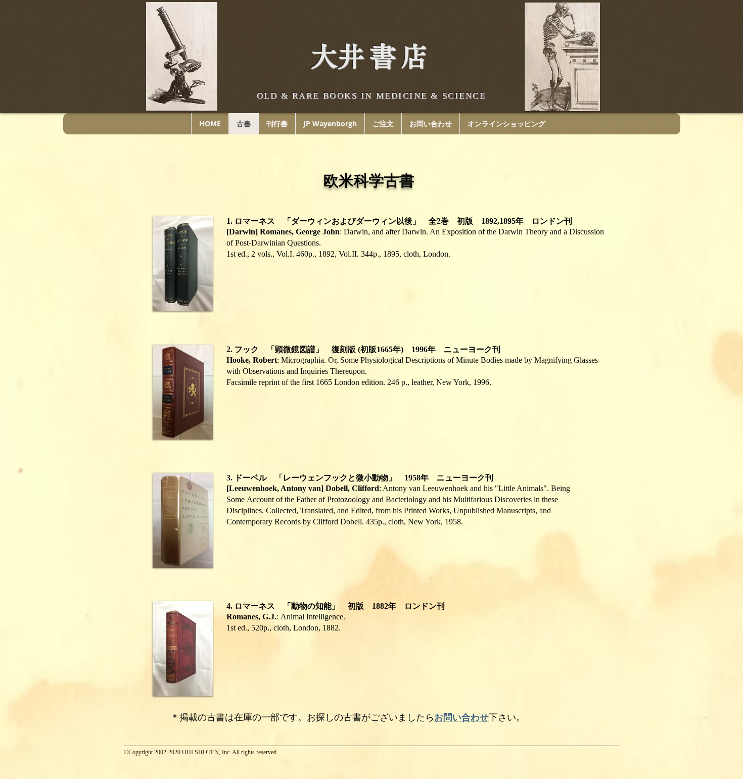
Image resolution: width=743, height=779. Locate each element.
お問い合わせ (461, 717)
